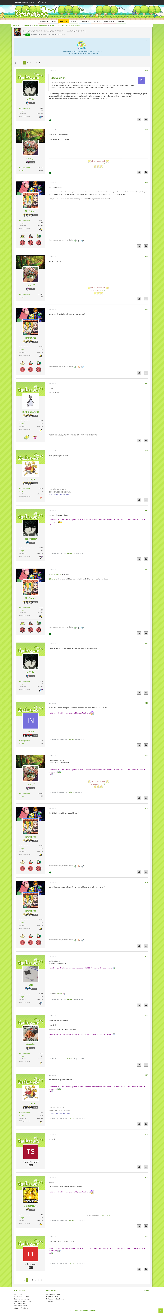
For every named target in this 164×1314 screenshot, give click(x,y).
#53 (146, 808)
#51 (146, 703)
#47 (146, 451)
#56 (146, 1016)
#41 (146, 70)
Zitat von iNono (59, 77)
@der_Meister (56, 574)
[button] (147, 40)
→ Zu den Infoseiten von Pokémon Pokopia (82, 54)
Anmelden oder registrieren (24, 2)
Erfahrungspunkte (24, 108)
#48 (146, 510)
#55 (146, 956)
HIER (103, 164)
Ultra (35, 34)
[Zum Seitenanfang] (160, 1310)
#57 (146, 1075)
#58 (146, 1134)
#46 (146, 383)
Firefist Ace (70, 553)
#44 (146, 256)
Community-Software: (82, 1310)
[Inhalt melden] (139, 119)
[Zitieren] (146, 119)
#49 (146, 570)
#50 (146, 644)
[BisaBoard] (82, 12)
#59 (146, 1177)
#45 (146, 309)
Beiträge (21, 111)
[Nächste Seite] (39, 62)
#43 (146, 182)
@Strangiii (52, 579)
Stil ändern (147, 1290)
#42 (146, 130)
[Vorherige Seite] (15, 62)
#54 (146, 882)
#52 (146, 756)
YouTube (104, 1215)
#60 (146, 1237)
